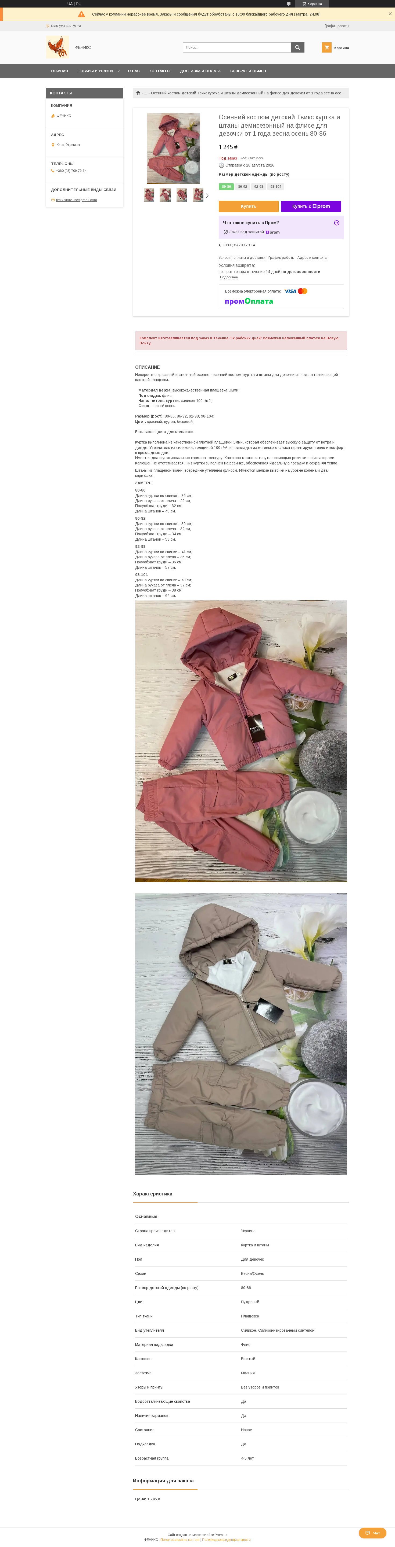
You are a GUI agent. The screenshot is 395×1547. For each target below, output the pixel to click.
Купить (248, 206)
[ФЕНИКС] (57, 57)
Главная (59, 71)
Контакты (159, 71)
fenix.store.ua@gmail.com (76, 200)
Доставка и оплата (200, 71)
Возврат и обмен (248, 71)
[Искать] (297, 47)
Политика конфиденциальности (226, 1540)
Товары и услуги (95, 71)
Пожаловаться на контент (180, 1540)
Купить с (301, 206)
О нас (134, 71)
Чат (376, 1533)
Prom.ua (221, 1535)
